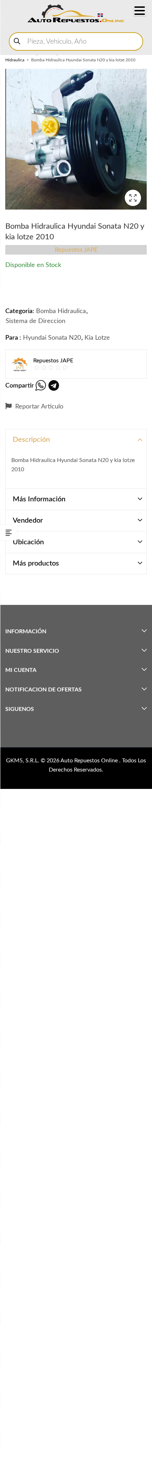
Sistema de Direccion (35, 321)
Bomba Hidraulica (61, 311)
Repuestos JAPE (76, 250)
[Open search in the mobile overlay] (76, 41)
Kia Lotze (97, 338)
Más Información (39, 499)
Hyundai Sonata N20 (52, 338)
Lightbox (133, 198)
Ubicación (28, 542)
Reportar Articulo (38, 407)
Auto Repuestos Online (89, 760)
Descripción (31, 439)
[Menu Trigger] (140, 10)
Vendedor (28, 520)
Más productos (36, 563)
